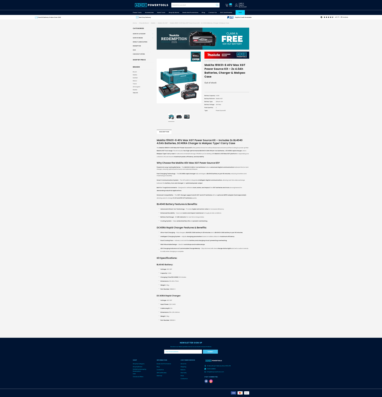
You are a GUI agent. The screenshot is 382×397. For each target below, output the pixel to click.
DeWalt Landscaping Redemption (140, 44)
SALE (240, 12)
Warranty (184, 373)
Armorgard (136, 87)
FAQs (182, 376)
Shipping (183, 367)
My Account (243, 7)
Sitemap (159, 376)
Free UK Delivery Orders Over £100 (49, 17)
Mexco (135, 81)
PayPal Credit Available (243, 17)
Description (164, 132)
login (240, 3)
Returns (183, 370)
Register (241, 5)
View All (135, 93)
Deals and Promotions (190, 12)
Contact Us (160, 370)
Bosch (135, 72)
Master (135, 90)
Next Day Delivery (145, 17)
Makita (135, 75)
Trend (135, 84)
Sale (134, 50)
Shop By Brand (138, 38)
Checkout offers (139, 54)
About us (183, 364)
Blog (158, 367)
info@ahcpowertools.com (215, 372)
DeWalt (135, 78)
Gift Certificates (162, 373)
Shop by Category (139, 34)
